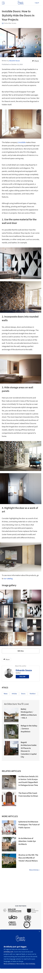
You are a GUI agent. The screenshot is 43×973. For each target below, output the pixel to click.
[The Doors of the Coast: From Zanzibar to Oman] (9, 799)
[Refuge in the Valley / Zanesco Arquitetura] (11, 731)
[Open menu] (3, 2)
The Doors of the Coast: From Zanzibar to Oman (28, 794)
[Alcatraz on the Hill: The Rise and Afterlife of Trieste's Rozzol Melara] (9, 861)
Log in (37, 3)
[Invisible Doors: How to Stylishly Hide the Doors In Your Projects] (20, 597)
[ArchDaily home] (21, 3)
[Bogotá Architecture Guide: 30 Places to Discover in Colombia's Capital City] (11, 748)
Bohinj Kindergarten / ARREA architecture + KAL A (29, 713)
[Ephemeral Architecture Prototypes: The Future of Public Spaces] (9, 827)
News (5, 694)
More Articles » (34, 870)
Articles (14, 694)
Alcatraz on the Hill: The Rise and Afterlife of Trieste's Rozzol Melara (28, 858)
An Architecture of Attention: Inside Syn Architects (27, 841)
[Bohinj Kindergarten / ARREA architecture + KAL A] (11, 715)
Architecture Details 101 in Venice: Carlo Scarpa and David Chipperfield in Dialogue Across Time (28, 781)
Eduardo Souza (24, 670)
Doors (23, 694)
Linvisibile (22, 142)
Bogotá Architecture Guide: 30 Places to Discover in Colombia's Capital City (29, 749)
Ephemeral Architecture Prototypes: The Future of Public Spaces (28, 824)
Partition (33, 694)
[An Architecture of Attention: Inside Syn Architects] (9, 844)
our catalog (8, 578)
